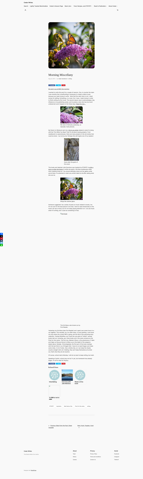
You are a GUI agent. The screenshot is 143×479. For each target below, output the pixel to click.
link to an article (73, 130)
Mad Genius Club (68, 406)
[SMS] (1, 245)
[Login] (25, 10)
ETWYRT (51, 406)
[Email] (1, 243)
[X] (1, 236)
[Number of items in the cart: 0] (117, 10)
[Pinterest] (1, 238)
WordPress (33, 470)
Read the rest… (81, 104)
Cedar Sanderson (63, 78)
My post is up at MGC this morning (58, 89)
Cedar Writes (28, 2)
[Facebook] (1, 234)
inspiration (58, 406)
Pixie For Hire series (79, 406)
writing (70, 78)
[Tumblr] (1, 241)
